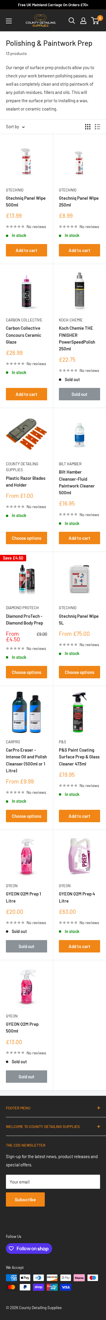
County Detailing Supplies (22, 466)
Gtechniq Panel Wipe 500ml (26, 201)
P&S (62, 741)
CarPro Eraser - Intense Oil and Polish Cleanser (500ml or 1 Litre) (26, 760)
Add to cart (26, 250)
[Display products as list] (97, 126)
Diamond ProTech (22, 607)
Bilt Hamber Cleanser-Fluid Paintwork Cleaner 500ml (77, 482)
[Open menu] (9, 21)
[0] (95, 20)
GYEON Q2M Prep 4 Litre (77, 897)
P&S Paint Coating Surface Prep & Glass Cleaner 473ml (79, 756)
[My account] (83, 20)
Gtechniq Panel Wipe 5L (79, 619)
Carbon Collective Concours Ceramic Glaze (23, 334)
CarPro (13, 741)
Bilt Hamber (70, 463)
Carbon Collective (24, 320)
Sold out (79, 394)
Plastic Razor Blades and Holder (25, 481)
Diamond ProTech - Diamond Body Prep (24, 619)
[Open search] (72, 20)
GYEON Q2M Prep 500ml (22, 1027)
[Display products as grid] (87, 126)
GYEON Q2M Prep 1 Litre (23, 897)
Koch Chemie (71, 320)
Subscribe (25, 1199)
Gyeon (12, 885)
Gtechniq (14, 190)
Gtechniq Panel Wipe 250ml (79, 201)
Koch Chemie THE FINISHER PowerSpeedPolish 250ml (77, 338)
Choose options (26, 538)
